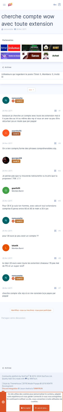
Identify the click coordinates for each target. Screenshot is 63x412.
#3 (59, 171)
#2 (59, 143)
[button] (4, 4)
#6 (59, 258)
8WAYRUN (38, 388)
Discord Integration (10, 388)
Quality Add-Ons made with (13, 378)
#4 (59, 201)
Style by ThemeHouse (12, 383)
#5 (59, 231)
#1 (60, 111)
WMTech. (34, 378)
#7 (59, 288)
